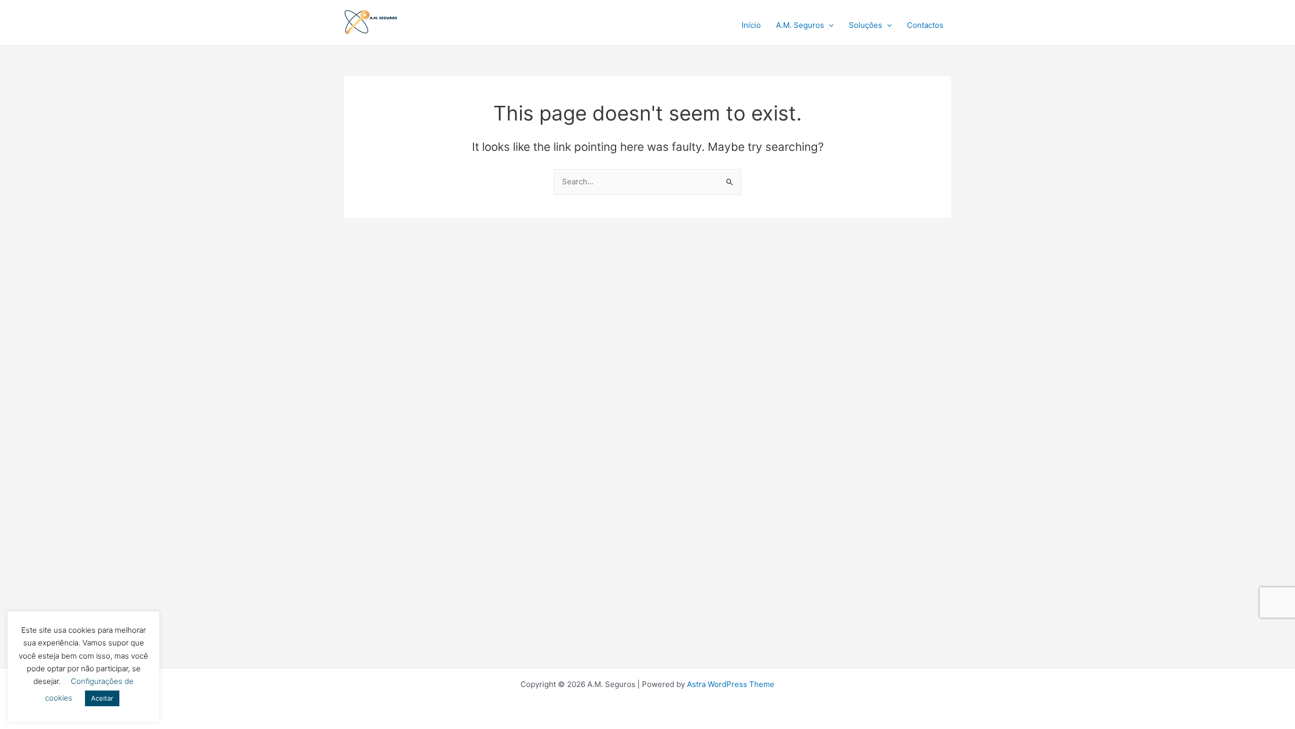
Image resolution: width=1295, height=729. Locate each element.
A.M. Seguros (800, 25)
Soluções (865, 25)
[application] (829, 25)
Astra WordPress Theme (730, 684)
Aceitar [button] (102, 698)
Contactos (925, 25)
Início (751, 25)
